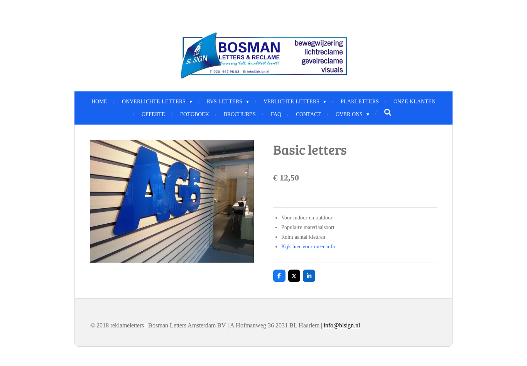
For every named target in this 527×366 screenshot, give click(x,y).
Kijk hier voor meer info (308, 247)
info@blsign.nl (342, 325)
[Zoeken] (388, 113)
